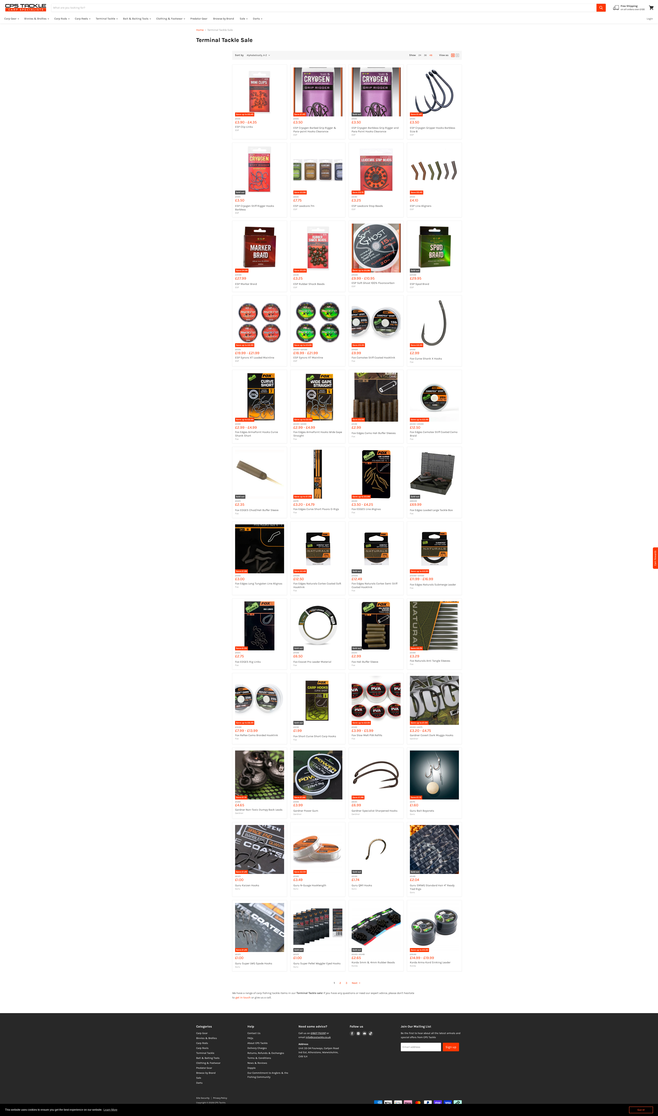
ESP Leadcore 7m (303, 205)
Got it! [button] (641, 1109)
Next (355, 983)
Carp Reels (82, 18)
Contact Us (253, 1033)
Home (200, 29)
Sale (243, 18)
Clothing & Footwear (169, 18)
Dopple (251, 1067)
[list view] (457, 55)
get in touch (243, 997)
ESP (237, 130)
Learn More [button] (110, 1109)
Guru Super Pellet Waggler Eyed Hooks (316, 963)
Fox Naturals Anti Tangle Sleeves (430, 660)
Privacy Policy (220, 1098)
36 (425, 55)
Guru (412, 814)
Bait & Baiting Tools (136, 18)
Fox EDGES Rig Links (248, 661)
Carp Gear (10, 18)
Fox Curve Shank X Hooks (426, 358)
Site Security (202, 1098)
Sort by (239, 55)
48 (430, 55)
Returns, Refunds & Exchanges (265, 1053)
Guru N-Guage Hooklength (309, 885)
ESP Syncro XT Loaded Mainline (254, 357)
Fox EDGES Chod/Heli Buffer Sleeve (256, 510)
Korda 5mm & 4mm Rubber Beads (373, 962)
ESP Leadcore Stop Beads (367, 205)
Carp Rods (61, 18)
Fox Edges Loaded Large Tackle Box (431, 510)
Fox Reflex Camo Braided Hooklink (256, 735)
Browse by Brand (223, 18)
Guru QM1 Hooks (362, 885)
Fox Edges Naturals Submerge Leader (433, 584)
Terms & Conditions (259, 1058)
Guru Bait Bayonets (422, 810)
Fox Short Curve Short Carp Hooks (314, 736)
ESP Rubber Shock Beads (309, 284)
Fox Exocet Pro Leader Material (312, 661)
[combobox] (323, 8)
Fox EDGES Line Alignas (366, 509)
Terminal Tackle (106, 18)
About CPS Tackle (257, 1043)
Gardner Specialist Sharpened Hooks (374, 810)
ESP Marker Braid (246, 284)
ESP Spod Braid (419, 284)
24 (419, 55)
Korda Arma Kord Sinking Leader (430, 962)
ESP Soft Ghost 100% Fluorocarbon (373, 283)
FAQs (250, 1038)
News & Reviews (257, 1062)
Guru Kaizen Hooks (247, 885)
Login (650, 18)
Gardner (414, 738)
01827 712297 (318, 1033)
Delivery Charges (257, 1048)
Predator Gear (198, 18)
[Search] (601, 8)
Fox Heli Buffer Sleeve (365, 661)
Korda (355, 965)
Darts (256, 18)
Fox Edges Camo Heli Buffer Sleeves (374, 433)
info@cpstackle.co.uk (318, 1037)
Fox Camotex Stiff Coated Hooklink (373, 357)
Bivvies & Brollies (35, 18)
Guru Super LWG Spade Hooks (253, 963)
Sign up (451, 1047)
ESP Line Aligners (420, 205)
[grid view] (453, 55)
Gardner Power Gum (305, 810)
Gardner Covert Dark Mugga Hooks (431, 735)
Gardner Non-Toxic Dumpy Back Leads (258, 809)
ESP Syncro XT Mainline (308, 357)
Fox (353, 361)
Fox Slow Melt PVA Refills (367, 735)
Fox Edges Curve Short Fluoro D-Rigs (316, 509)
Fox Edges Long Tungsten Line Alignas (258, 583)
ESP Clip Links (244, 126)
